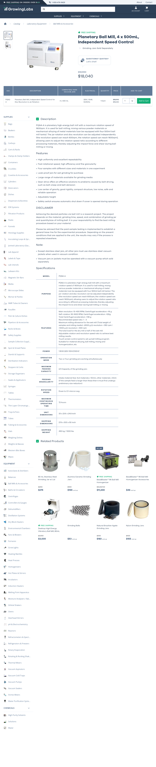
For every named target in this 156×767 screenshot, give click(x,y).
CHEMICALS (94, 16)
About (139, 2)
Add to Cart (144, 101)
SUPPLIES (58, 16)
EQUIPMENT (76, 16)
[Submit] (43, 9)
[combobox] (78, 9)
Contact (149, 2)
